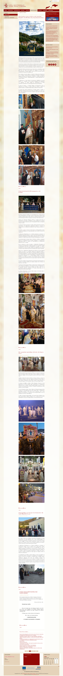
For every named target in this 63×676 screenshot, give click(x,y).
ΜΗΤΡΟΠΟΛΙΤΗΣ (17, 10)
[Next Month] (46, 656)
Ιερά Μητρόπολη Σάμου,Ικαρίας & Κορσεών (29, 673)
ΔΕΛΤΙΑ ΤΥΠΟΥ (7, 14)
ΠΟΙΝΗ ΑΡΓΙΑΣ (22, 641)
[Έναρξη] (25, 651)
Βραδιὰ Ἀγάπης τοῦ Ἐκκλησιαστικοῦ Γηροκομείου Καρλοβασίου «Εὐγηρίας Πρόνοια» (52, 56)
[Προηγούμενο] (27, 651)
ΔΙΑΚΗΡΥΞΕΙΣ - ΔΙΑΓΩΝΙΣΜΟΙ (9, 17)
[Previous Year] (44, 656)
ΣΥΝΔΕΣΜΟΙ (45, 10)
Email (25, 186)
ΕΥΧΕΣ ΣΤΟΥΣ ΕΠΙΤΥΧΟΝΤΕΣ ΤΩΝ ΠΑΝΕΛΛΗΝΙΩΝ (28, 592)
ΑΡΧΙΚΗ (5, 10)
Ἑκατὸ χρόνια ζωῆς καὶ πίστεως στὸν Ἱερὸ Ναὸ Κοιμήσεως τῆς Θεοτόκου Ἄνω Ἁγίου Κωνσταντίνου (31, 17)
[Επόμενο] (36, 651)
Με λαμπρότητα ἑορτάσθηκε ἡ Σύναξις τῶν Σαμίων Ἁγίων (31, 352)
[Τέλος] (37, 651)
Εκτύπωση (21, 186)
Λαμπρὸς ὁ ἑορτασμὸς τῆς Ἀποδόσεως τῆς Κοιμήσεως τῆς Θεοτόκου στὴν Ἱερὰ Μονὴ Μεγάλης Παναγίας (52, 53)
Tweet (19, 188)
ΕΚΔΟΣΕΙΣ (40, 10)
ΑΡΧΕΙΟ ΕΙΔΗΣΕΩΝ (34, 10)
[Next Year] (45, 656)
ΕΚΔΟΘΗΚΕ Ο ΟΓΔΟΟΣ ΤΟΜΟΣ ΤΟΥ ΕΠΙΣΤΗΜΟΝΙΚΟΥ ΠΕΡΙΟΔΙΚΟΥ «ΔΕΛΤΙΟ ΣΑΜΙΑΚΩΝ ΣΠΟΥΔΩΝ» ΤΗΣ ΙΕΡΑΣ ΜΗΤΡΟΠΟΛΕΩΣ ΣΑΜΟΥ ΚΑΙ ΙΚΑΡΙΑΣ (31, 637)
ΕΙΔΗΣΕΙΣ (6, 13)
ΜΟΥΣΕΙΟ (22, 10)
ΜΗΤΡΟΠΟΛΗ (10, 10)
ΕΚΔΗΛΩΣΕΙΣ (7, 16)
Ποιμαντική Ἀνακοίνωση (23, 642)
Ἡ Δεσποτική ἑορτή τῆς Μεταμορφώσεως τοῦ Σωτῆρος (29, 191)
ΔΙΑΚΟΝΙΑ (27, 10)
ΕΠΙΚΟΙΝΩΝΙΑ (51, 10)
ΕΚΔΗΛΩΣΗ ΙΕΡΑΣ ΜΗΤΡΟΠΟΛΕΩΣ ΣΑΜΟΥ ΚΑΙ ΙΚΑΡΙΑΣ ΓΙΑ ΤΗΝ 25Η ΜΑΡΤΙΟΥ (51, 28)
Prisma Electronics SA (35, 674)
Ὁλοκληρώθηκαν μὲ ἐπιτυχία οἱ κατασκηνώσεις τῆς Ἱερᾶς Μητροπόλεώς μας (31, 513)
